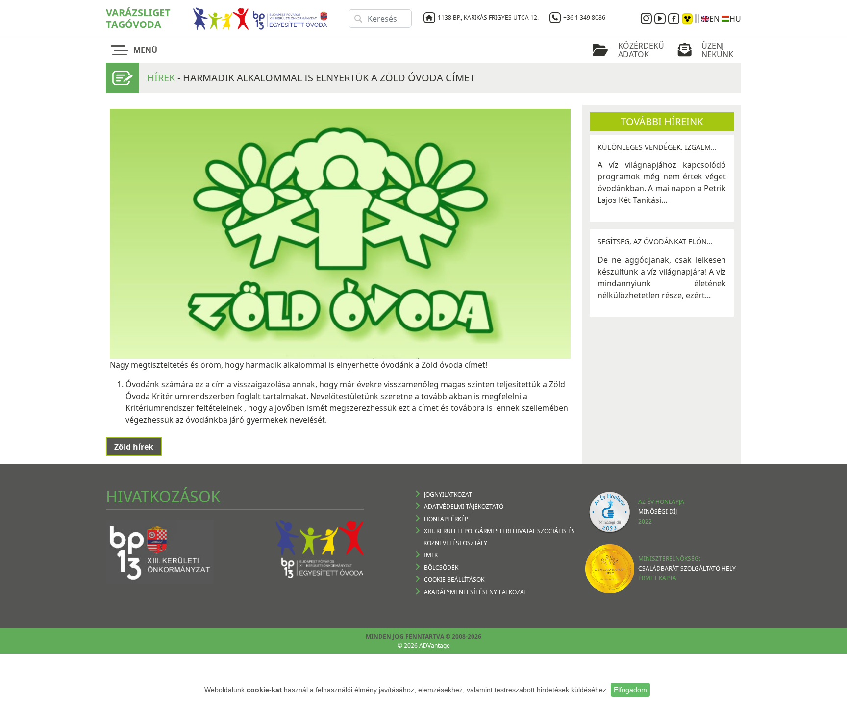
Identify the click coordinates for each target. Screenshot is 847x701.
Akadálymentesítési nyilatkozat (475, 592)
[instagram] (647, 18)
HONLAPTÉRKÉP (446, 519)
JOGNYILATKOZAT (448, 494)
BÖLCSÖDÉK (441, 567)
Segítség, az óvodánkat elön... (655, 241)
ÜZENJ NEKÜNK (717, 50)
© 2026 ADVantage (424, 645)
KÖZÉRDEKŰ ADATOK (641, 50)
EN (714, 18)
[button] (136, 50)
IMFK (431, 555)
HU (735, 18)
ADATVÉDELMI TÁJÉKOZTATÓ (463, 506)
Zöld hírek (133, 446)
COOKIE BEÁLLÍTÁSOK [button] (454, 580)
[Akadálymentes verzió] (687, 18)
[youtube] (661, 18)
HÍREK (161, 77)
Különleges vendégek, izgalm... (657, 146)
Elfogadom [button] (630, 690)
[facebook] (675, 18)
